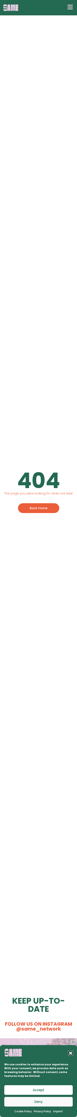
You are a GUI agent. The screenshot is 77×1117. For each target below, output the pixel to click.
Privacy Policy (42, 1111)
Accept (38, 1090)
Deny (38, 1102)
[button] (70, 1053)
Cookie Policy (23, 1111)
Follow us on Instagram (38, 1026)
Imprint (58, 1111)
